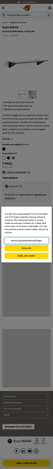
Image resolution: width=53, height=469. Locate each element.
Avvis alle (26, 248)
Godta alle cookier (26, 256)
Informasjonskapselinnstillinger (26, 240)
